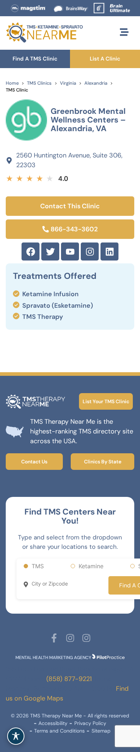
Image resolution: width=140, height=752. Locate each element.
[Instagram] (90, 251)
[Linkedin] (109, 251)
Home (12, 83)
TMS (38, 566)
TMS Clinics (39, 83)
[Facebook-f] (54, 637)
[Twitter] (50, 251)
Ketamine (91, 566)
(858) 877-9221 (69, 679)
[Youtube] (70, 251)
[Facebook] (30, 251)
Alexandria (95, 83)
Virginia (68, 83)
